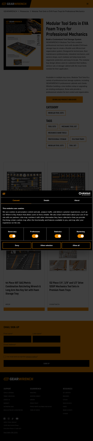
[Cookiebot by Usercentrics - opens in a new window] (80, 194)
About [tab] (76, 200)
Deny (17, 245)
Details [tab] (46, 200)
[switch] (35, 236)
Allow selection (46, 245)
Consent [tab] (16, 200)
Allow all (76, 245)
